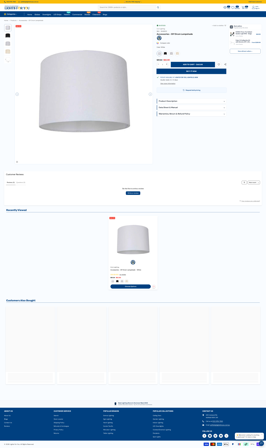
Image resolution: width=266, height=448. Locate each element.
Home (6, 20)
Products (13, 20)
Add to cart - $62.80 (193, 64)
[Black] (165, 53)
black (117, 281)
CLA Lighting (161, 29)
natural (127, 281)
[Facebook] (204, 436)
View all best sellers (245, 51)
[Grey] (171, 53)
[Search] (158, 7)
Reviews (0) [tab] (11, 182)
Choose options (130, 286)
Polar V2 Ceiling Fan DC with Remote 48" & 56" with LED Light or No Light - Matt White (243, 41)
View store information (167, 83)
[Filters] (244, 182)
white (113, 281)
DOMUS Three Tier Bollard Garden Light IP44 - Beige (244, 32)
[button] (17, 94)
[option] (84, 94)
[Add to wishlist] (154, 286)
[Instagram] (210, 436)
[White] (159, 53)
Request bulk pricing (193, 90)
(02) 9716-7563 (217, 421)
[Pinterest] (215, 436)
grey (122, 281)
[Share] (224, 64)
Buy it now (191, 71)
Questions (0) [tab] (20, 182)
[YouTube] (221, 436)
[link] (218, 64)
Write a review (133, 193)
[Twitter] (226, 436)
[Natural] (177, 53)
